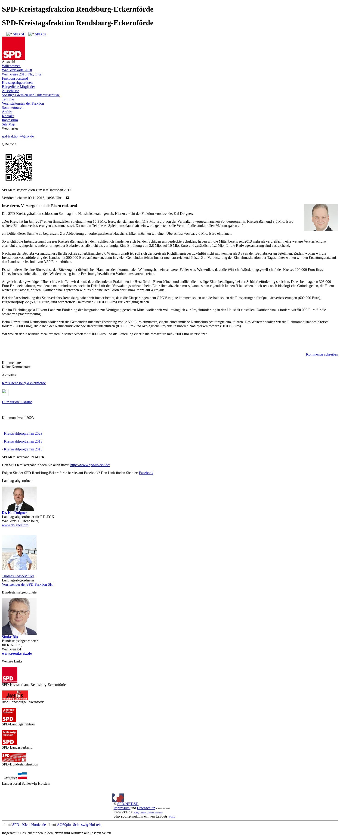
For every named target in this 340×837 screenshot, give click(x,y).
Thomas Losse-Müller (18, 576)
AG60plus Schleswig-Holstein (79, 825)
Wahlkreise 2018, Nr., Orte (21, 74)
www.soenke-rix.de (17, 653)
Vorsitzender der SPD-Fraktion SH (27, 584)
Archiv (7, 112)
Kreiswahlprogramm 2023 (23, 433)
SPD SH (19, 34)
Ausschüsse (10, 91)
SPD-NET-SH (128, 804)
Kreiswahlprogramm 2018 (23, 441)
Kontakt (8, 116)
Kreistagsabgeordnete (17, 82)
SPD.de (40, 34)
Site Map (8, 124)
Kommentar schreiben (322, 354)
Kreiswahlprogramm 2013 (23, 449)
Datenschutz (146, 808)
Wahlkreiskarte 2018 (17, 70)
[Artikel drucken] (67, 198)
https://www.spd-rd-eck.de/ (90, 465)
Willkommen (11, 66)
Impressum (10, 120)
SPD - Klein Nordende (29, 825)
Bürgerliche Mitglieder (18, 87)
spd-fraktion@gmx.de (18, 136)
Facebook (146, 473)
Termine (8, 99)
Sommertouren (12, 107)
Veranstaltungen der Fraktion (23, 103)
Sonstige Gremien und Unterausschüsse (31, 95)
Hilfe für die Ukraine (17, 402)
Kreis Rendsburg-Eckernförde (24, 383)
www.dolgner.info (15, 525)
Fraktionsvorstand (15, 78)
